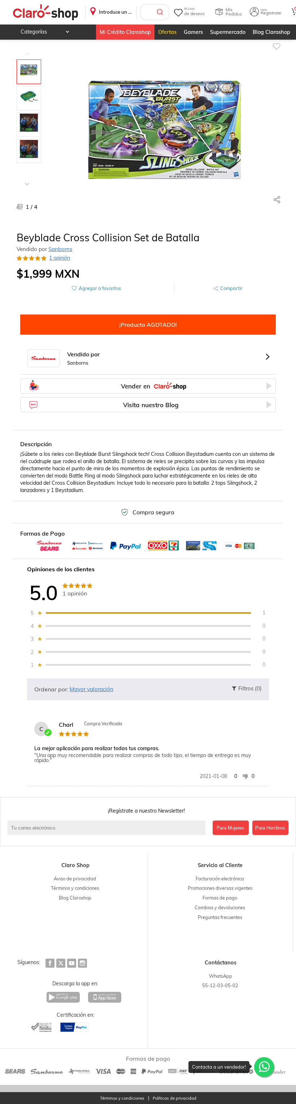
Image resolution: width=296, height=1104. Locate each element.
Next (27, 178)
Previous (27, 48)
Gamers (193, 32)
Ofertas (167, 32)
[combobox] (154, 12)
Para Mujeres (230, 828)
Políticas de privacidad (174, 1098)
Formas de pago (220, 898)
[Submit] (161, 12)
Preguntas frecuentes (220, 917)
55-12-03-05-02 (220, 985)
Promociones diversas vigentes (220, 888)
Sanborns (60, 249)
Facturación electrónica (220, 878)
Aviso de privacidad (75, 878)
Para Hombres (270, 828)
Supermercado (227, 32)
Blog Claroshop (271, 32)
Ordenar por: (51, 689)
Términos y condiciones (75, 888)
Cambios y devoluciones (220, 907)
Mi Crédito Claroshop (125, 32)
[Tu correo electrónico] (108, 828)
